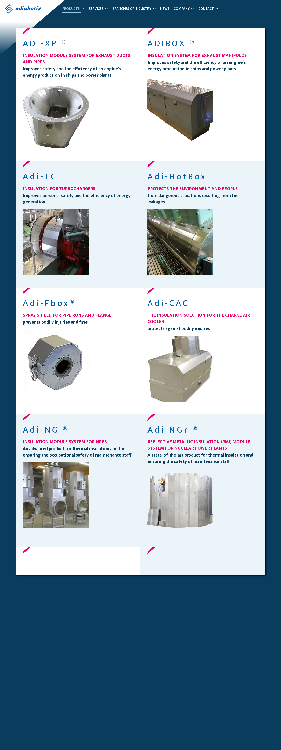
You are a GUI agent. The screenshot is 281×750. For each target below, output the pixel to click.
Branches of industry (131, 9)
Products (71, 9)
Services (96, 9)
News (165, 9)
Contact (206, 9)
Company (182, 9)
